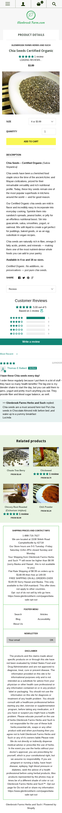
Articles (44, 614)
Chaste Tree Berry (16, 470)
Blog (18, 619)
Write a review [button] (31, 341)
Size (8, 121)
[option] (31, 92)
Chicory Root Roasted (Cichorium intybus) (16, 509)
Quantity (11, 131)
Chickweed (46, 470)
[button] (26, 56)
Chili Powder (46, 507)
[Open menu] (7, 4)
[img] (7, 363)
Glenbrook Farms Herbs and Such (31, 45)
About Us (18, 624)
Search (18, 614)
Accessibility (44, 619)
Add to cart (31, 141)
